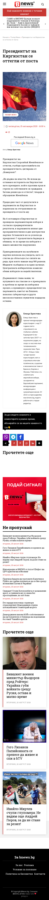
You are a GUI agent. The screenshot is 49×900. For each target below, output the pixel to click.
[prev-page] (3, 24)
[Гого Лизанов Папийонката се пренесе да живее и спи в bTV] (24, 726)
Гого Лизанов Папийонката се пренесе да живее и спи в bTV (23, 549)
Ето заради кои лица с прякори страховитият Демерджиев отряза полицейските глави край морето (20, 605)
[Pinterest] (20, 443)
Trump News (15, 37)
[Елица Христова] (14, 358)
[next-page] (45, 24)
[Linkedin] (33, 443)
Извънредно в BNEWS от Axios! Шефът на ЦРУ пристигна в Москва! (23, 570)
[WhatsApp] (26, 443)
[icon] (6, 438)
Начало (6, 37)
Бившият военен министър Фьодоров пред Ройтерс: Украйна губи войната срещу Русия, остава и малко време (24, 538)
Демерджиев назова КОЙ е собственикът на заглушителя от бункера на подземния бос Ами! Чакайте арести (24, 616)
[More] (39, 443)
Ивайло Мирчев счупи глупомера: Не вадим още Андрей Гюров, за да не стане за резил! (24, 559)
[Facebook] (14, 443)
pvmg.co (24, 896)
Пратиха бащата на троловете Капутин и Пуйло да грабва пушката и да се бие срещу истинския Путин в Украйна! (24, 581)
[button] (43, 4)
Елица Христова (13, 150)
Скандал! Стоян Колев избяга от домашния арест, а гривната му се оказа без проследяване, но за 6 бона (24, 593)
